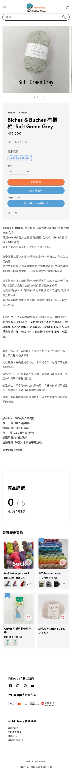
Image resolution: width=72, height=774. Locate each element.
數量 (10, 165)
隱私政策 (24, 767)
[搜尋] (64, 17)
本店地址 (13, 736)
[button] (4, 7)
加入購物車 (36, 190)
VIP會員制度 (15, 732)
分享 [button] (14, 213)
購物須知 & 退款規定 (41, 767)
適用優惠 (13, 151)
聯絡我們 (13, 727)
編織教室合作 (15, 740)
